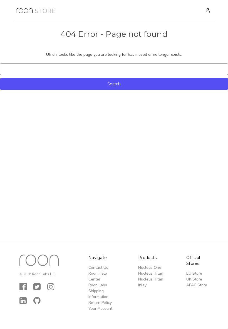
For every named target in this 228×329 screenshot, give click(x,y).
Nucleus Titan (150, 273)
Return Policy (100, 302)
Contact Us (98, 267)
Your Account (100, 308)
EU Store (194, 273)
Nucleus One (149, 267)
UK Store (194, 279)
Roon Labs (97, 285)
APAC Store (196, 285)
